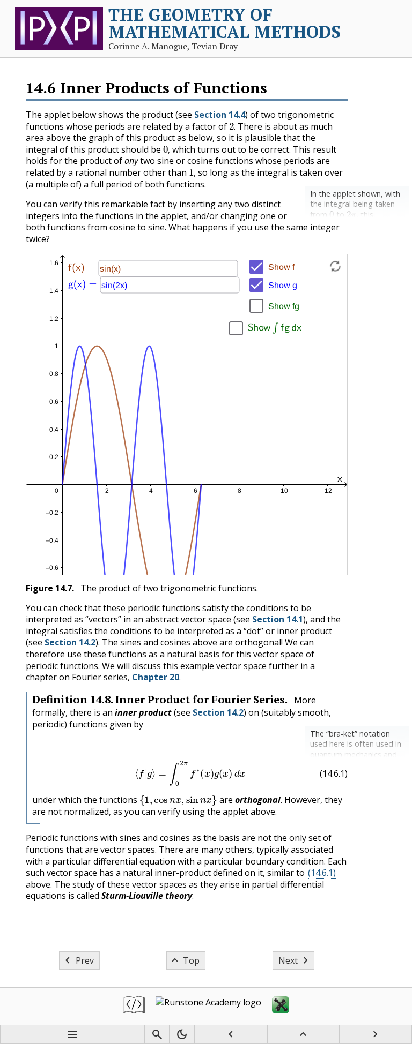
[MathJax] (280, 1006)
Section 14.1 (277, 619)
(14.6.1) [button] (322, 872)
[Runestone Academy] (208, 1006)
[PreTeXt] (134, 1006)
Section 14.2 (70, 642)
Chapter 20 (155, 677)
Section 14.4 (219, 115)
